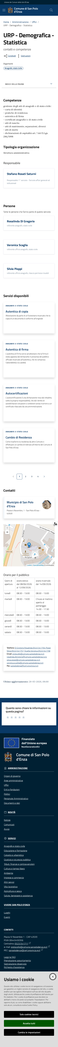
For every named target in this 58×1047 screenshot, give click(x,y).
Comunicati (9, 824)
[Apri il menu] (4, 10)
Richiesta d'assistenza (14, 967)
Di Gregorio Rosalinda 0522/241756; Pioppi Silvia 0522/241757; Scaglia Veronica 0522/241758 (29, 649)
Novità (11, 812)
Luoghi (7, 912)
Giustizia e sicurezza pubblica (17, 859)
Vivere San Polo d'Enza (17, 904)
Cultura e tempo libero (14, 868)
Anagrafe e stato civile (14, 846)
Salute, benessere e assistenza (18, 895)
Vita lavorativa (10, 886)
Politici (7, 794)
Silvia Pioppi (14, 269)
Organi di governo (12, 776)
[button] (51, 10)
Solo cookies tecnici (29, 1014)
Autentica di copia (17, 311)
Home (6, 22)
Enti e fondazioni (12, 789)
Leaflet (29, 565)
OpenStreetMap (38, 565)
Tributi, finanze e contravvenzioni (19, 864)
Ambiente (8, 873)
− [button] (7, 532)
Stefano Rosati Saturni (21, 174)
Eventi (7, 917)
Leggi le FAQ (10, 957)
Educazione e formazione (15, 850)
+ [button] (7, 528)
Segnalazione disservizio (15, 964)
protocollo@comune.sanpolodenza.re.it (29, 947)
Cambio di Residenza (19, 437)
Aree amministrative (13, 780)
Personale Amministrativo (16, 798)
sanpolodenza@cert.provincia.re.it (24, 665)
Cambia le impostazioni (29, 1032)
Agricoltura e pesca (13, 891)
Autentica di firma (17, 349)
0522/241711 (21, 943)
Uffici (34, 22)
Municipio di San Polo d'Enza (20, 504)
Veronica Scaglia (17, 245)
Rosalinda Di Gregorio (21, 221)
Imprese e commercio (14, 877)
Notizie (7, 820)
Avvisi (6, 829)
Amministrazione (20, 22)
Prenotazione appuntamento (17, 960)
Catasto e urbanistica (14, 855)
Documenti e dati (12, 803)
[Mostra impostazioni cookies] (55, 523)
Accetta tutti (29, 1023)
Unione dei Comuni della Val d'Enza (16, 2)
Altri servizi (9, 882)
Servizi (12, 838)
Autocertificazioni (17, 393)
